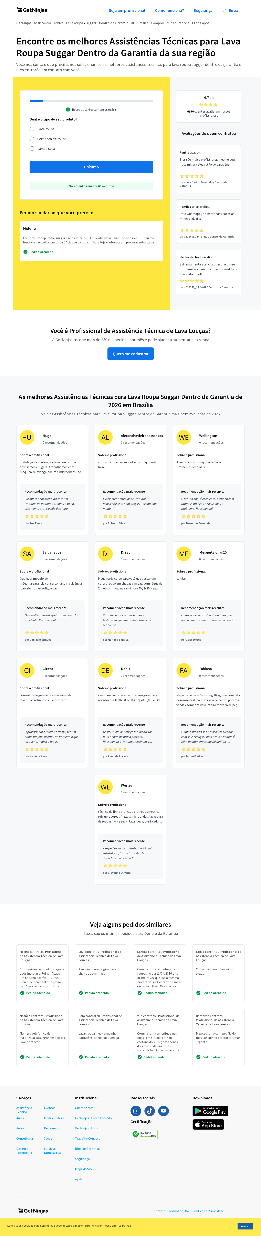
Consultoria (24, 1138)
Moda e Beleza (54, 1118)
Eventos (49, 1108)
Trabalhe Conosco (87, 1138)
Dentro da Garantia (113, 23)
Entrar (234, 10)
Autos (20, 1128)
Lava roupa (74, 23)
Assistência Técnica (48, 23)
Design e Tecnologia (24, 1150)
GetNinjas (23, 23)
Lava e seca (46, 148)
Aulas (20, 1118)
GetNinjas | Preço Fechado (93, 1118)
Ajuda (79, 1179)
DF (133, 23)
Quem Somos (84, 1108)
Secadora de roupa (51, 138)
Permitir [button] (245, 1226)
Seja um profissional (127, 10)
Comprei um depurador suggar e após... (181, 23)
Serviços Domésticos (52, 1150)
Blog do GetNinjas (87, 1148)
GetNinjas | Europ (87, 1128)
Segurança (203, 10)
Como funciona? (169, 10)
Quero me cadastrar (130, 353)
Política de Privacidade (208, 1211)
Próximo (91, 167)
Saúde (48, 1138)
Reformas (51, 1128)
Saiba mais (125, 1225)
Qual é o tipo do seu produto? (53, 119)
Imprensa (158, 1211)
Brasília (142, 23)
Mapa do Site (84, 1169)
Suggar (90, 23)
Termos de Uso (178, 1211)
